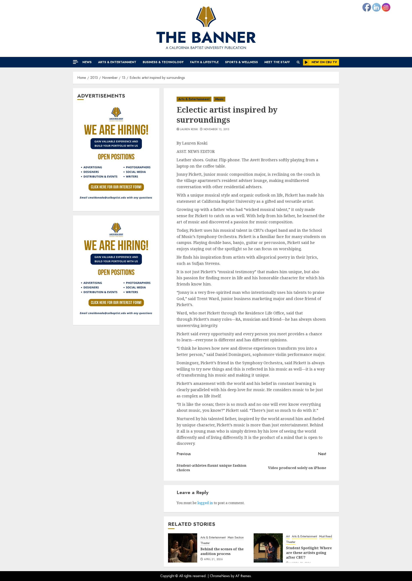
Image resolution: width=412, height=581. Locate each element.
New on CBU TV (324, 62)
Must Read (325, 536)
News (87, 62)
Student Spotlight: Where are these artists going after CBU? (309, 553)
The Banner (206, 37)
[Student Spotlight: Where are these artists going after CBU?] (268, 548)
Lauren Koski (189, 129)
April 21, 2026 (213, 559)
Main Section (236, 537)
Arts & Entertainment (117, 62)
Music (219, 99)
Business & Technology (163, 62)
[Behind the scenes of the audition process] (182, 548)
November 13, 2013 (216, 129)
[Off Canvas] (75, 62)
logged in (205, 502)
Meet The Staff (277, 62)
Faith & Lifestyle (204, 62)
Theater (205, 543)
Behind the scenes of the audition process (222, 551)
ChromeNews (220, 575)
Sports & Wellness (241, 62)
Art (288, 536)
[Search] (298, 62)
